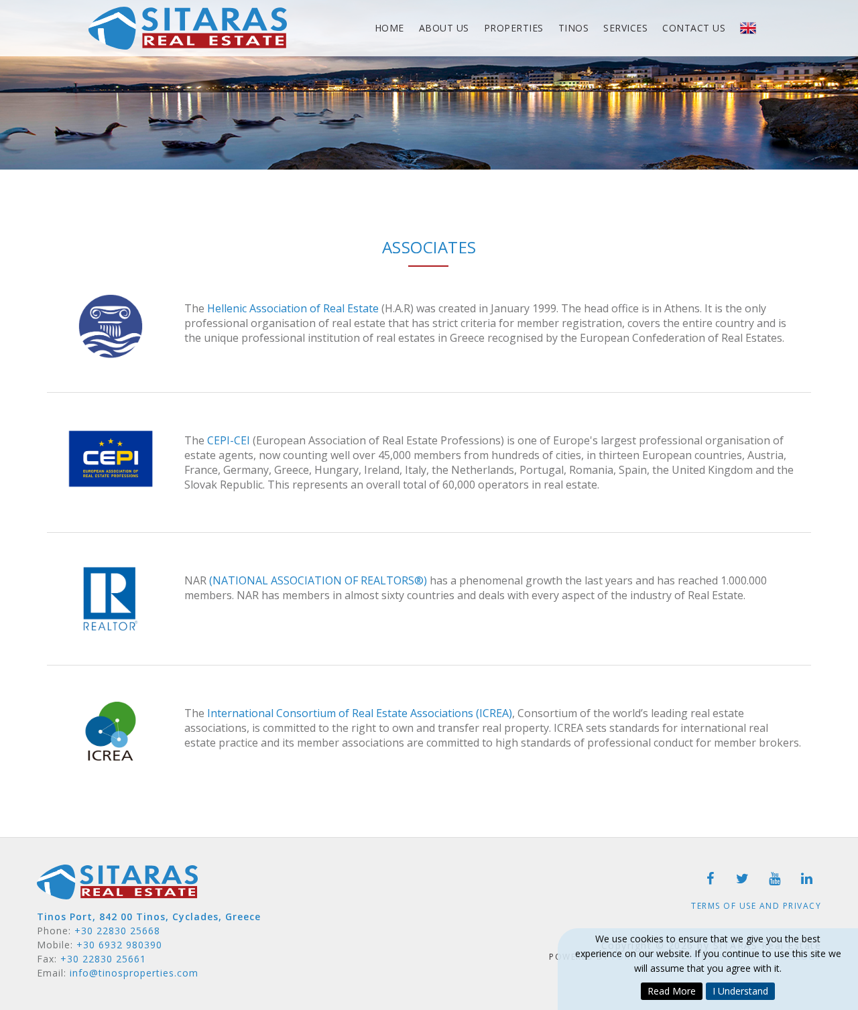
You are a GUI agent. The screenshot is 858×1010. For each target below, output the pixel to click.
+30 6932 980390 (119, 944)
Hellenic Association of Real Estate (293, 308)
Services (625, 27)
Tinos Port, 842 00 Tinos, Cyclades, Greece (149, 916)
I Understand (740, 991)
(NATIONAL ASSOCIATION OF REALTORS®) (318, 580)
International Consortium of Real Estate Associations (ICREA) (359, 713)
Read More (672, 991)
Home (389, 27)
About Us (444, 27)
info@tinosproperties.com (134, 972)
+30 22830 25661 (103, 958)
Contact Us (693, 27)
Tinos (573, 27)
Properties (514, 27)
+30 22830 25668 (117, 930)
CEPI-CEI (228, 440)
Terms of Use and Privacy (756, 905)
